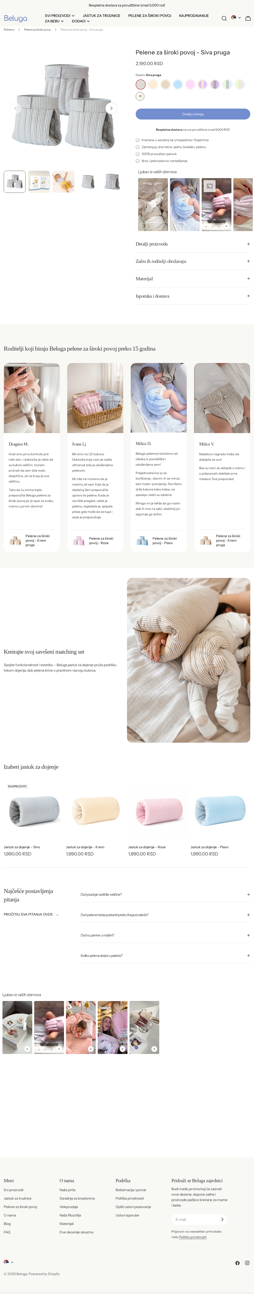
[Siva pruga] (141, 84)
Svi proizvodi (13, 1190)
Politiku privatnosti (192, 1237)
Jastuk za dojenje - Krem (85, 847)
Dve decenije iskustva (76, 1232)
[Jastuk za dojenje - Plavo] (220, 811)
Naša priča (67, 1190)
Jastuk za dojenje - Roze (147, 847)
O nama (10, 1215)
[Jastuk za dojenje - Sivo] (34, 811)
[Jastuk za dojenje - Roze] (158, 811)
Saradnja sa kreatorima (77, 1198)
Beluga (21, 1274)
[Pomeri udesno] (111, 108)
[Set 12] (215, 84)
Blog (7, 1223)
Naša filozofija (70, 1215)
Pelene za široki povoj (37, 29)
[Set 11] (203, 84)
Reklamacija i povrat (131, 1190)
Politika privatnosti (130, 1198)
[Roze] (190, 84)
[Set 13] (227, 84)
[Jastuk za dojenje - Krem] (96, 811)
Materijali (67, 1223)
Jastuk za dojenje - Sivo (22, 847)
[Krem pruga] (165, 84)
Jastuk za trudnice (18, 1198)
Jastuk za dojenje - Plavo (209, 847)
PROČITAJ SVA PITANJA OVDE (28, 914)
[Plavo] (178, 84)
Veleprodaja (69, 1207)
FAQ (7, 1232)
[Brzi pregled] (56, 791)
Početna (9, 29)
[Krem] (153, 84)
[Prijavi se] (222, 1219)
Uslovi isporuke (127, 1215)
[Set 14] (240, 84)
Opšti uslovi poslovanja (133, 1207)
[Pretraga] (224, 18)
